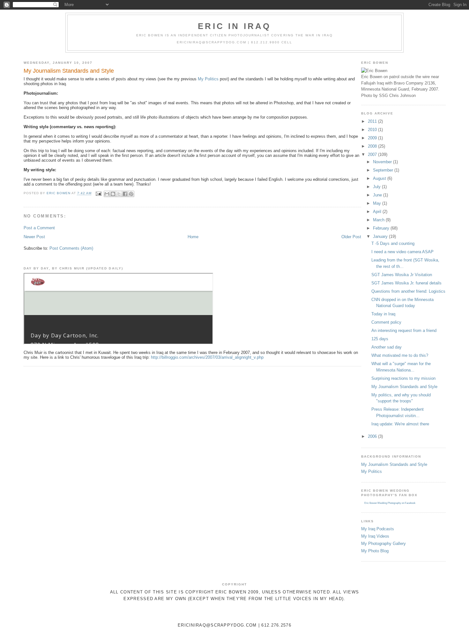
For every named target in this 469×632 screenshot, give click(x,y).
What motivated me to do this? (399, 355)
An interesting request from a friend (403, 330)
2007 (373, 154)
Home (193, 236)
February (382, 228)
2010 (373, 129)
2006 (373, 436)
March (379, 219)
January (381, 236)
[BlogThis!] (113, 194)
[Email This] (107, 194)
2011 (373, 121)
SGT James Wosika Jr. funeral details (406, 283)
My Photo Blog (375, 550)
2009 (373, 138)
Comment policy (386, 322)
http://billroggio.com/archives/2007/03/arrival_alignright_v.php (207, 357)
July (377, 186)
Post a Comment (39, 227)
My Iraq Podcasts (377, 528)
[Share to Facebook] (125, 194)
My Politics (208, 79)
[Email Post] (98, 193)
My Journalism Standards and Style (404, 386)
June (378, 195)
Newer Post (34, 236)
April (378, 211)
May (377, 203)
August (380, 178)
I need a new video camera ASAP (402, 251)
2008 (373, 146)
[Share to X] (119, 194)
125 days (379, 338)
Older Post (351, 236)
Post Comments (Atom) (71, 248)
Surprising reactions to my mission (403, 378)
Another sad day (386, 347)
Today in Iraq (383, 314)
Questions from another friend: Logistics (408, 291)
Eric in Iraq (234, 26)
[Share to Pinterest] (131, 194)
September (383, 170)
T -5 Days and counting (392, 243)
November (383, 161)
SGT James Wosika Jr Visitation (401, 274)
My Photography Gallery (383, 543)
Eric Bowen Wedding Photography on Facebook (389, 503)
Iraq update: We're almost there (400, 424)
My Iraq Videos (375, 536)
